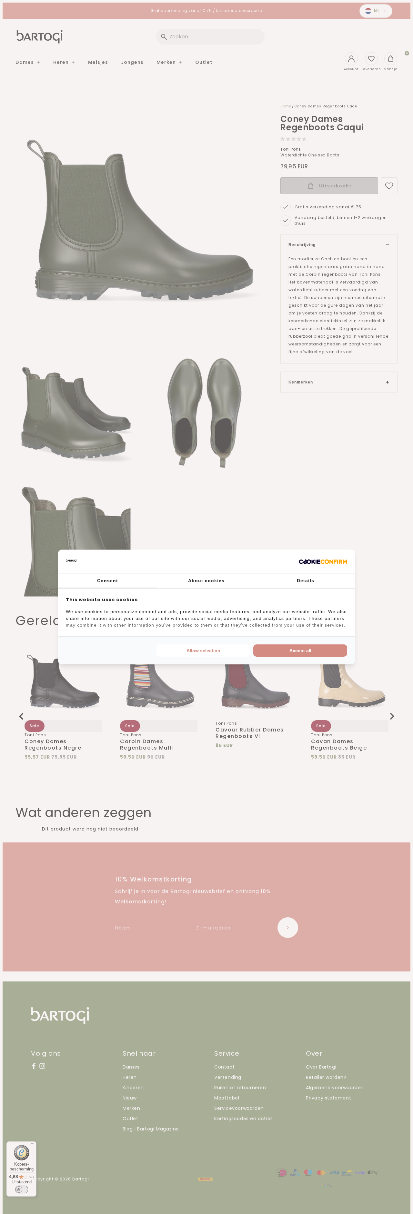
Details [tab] (305, 580)
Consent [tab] (107, 580)
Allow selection (203, 650)
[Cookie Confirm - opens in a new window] (323, 561)
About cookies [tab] (206, 580)
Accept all (300, 650)
